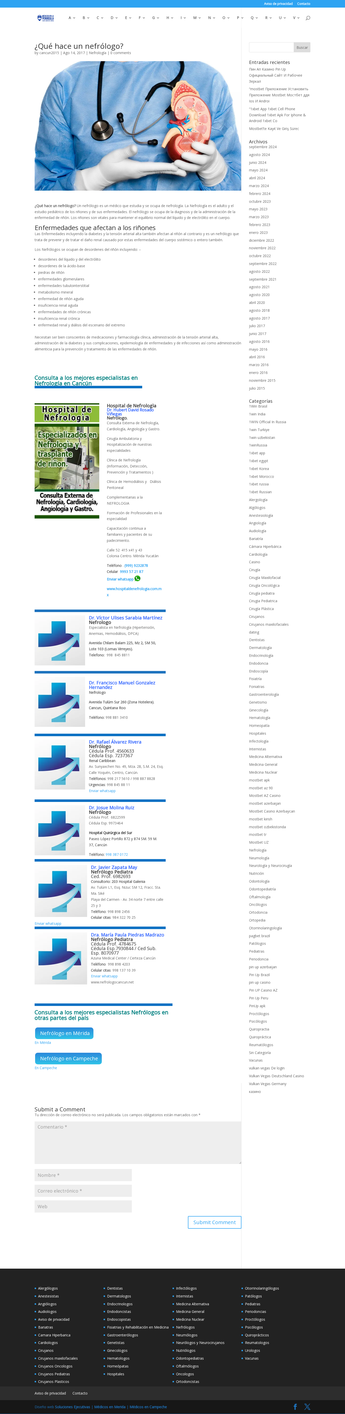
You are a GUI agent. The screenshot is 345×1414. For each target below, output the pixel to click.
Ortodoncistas (187, 1381)
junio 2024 (257, 162)
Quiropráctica (260, 1037)
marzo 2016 (259, 364)
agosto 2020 (259, 294)
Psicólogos (258, 1021)
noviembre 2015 (262, 380)
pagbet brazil (259, 935)
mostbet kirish (260, 819)
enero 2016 (258, 372)
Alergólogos (48, 1288)
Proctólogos (259, 1013)
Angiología (257, 523)
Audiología (257, 530)
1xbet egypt (258, 460)
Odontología (259, 881)
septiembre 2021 (263, 279)
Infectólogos (186, 1288)
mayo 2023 (258, 209)
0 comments (120, 52)
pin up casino (259, 982)
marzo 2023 (259, 216)
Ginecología (258, 710)
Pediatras (256, 951)
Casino (254, 561)
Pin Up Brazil (259, 974)
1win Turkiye (259, 429)
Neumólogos (187, 1335)
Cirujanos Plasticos (53, 1381)
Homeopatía (259, 725)
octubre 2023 (260, 201)
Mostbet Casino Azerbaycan (272, 811)
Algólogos (257, 507)
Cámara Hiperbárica (265, 546)
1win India (257, 414)
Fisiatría (255, 678)
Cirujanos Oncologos (55, 1366)
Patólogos (257, 943)
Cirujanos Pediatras (54, 1374)
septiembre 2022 (263, 263)
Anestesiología (261, 515)
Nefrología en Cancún (63, 383)
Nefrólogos (185, 1327)
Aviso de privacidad (278, 4)
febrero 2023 (259, 224)
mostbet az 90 (261, 787)
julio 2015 (257, 388)
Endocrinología (261, 655)
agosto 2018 (259, 310)
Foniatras (256, 686)
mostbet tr (257, 834)
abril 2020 (257, 302)
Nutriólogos (185, 1350)
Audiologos (47, 1311)
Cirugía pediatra (262, 593)
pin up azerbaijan (263, 966)
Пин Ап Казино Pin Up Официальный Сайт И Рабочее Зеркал (275, 75)
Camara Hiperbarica (54, 1335)
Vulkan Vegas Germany (267, 1083)
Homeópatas (118, 1366)
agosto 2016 (259, 341)
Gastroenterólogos (122, 1335)
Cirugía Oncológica (264, 585)
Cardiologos (48, 1342)
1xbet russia (259, 484)
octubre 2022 (260, 255)
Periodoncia (258, 959)
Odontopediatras (190, 1358)
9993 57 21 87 (131, 571)
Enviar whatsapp (120, 579)
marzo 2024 (259, 185)
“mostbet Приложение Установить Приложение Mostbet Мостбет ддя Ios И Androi (279, 94)
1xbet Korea (259, 468)
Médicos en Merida (110, 1406)
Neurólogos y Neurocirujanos (200, 1342)
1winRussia (258, 445)
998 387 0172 (117, 854)
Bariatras (45, 1327)
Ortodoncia (258, 912)
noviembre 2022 (262, 247)
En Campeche (46, 1067)
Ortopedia (257, 920)
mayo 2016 (258, 349)
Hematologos (118, 1358)
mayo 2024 (258, 170)
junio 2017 (257, 333)
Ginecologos (117, 1350)
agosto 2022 (259, 271)
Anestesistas (48, 1296)
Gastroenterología (264, 694)
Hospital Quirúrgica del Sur (110, 832)
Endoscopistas (119, 1319)
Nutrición (256, 873)
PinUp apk (257, 1005)
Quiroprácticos (257, 1335)
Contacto (303, 4)
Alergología (258, 499)
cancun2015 (49, 52)
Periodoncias (255, 1311)
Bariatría (256, 538)
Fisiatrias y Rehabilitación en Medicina (138, 1327)
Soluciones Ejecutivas (72, 1406)
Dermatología (260, 647)
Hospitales (257, 733)
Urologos (252, 1350)
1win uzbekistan (262, 437)
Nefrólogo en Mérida (65, 1033)
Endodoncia (258, 663)
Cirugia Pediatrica (263, 600)
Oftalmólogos (187, 1366)
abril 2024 (257, 177)
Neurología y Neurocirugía (270, 865)
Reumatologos (257, 1342)
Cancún (101, 844)
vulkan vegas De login (267, 1068)
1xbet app (257, 453)
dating (254, 632)
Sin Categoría (260, 1052)
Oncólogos (258, 904)
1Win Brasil (258, 406)
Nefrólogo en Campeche (69, 1058)
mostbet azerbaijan (265, 803)
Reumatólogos (261, 1044)
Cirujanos (256, 616)
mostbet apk (259, 780)
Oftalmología (259, 896)
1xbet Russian (260, 491)
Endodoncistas (119, 1311)
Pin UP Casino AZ (263, 990)
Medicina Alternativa (265, 756)
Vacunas (256, 1060)
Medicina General (263, 764)
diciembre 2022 (261, 240)
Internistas (257, 749)
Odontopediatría (262, 889)
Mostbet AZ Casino (265, 795)
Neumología (259, 858)
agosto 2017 (259, 318)
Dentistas (257, 639)
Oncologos (185, 1374)
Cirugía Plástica (261, 608)
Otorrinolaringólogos (262, 1288)
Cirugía (254, 569)
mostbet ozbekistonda (267, 826)
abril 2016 (257, 356)
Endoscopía (258, 671)
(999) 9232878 (136, 565)
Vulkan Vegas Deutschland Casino (276, 1075)
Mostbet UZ (259, 842)
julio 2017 (257, 325)
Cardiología (258, 554)
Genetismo (258, 702)
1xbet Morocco (261, 476)
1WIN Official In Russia (267, 421)
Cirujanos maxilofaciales (269, 624)
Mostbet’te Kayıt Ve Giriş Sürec (274, 128)
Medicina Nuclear (263, 772)
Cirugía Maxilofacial (265, 577)
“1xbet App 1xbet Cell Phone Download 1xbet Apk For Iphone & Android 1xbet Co (277, 114)
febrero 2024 (259, 193)
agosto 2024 (259, 154)
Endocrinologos (120, 1303)
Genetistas (116, 1342)
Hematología (259, 717)
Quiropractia (259, 1029)
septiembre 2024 (263, 146)
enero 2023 (258, 232)
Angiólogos (47, 1303)
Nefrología (97, 52)
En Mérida (43, 1042)
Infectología (258, 741)
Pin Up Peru (258, 998)
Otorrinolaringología (265, 928)
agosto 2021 (259, 286)
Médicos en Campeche (148, 1406)
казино (255, 1091)
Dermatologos (119, 1296)
